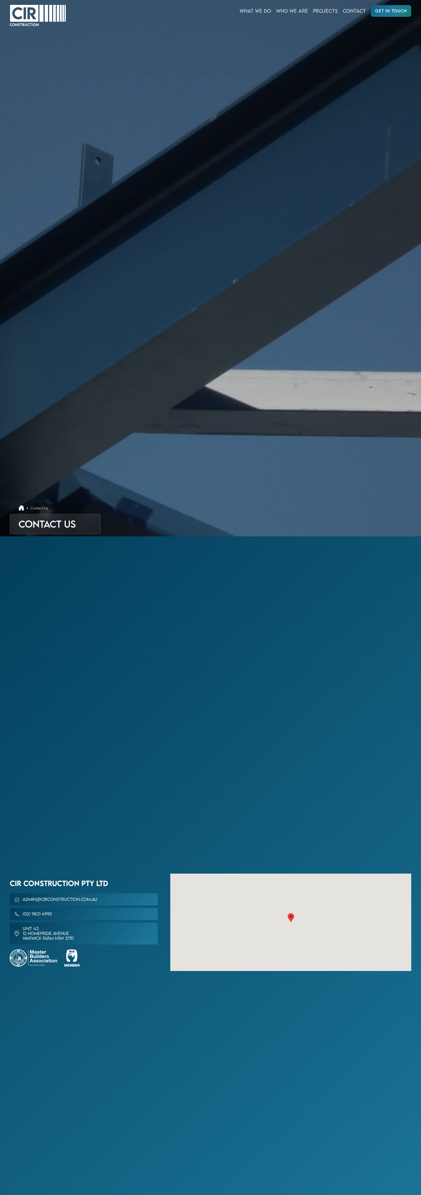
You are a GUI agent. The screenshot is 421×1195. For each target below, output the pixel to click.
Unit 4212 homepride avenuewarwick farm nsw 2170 (48, 933)
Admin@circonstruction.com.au (60, 899)
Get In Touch (391, 10)
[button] (291, 917)
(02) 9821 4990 (37, 914)
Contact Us (39, 508)
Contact (354, 11)
